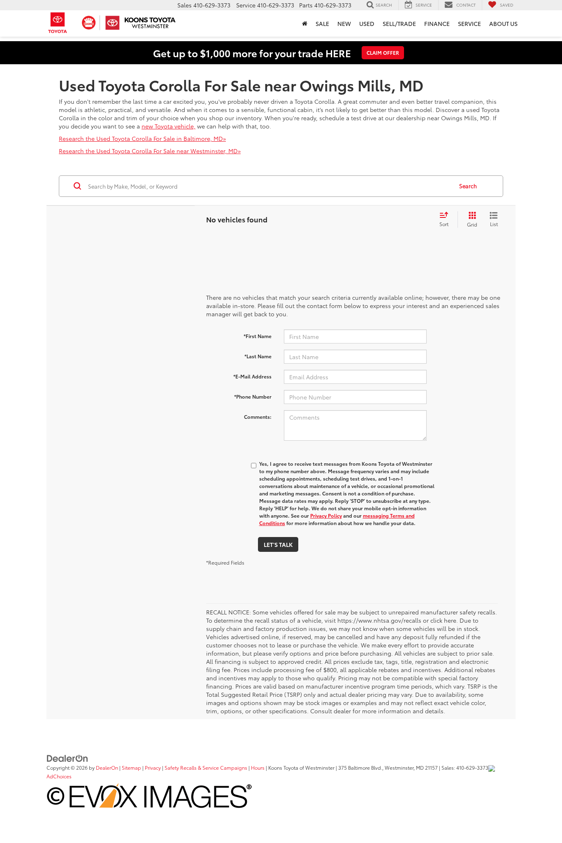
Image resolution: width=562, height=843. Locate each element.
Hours (258, 767)
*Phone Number (253, 396)
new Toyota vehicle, (168, 126)
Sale (322, 23)
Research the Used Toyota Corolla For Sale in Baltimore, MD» (142, 138)
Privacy (153, 767)
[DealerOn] (67, 758)
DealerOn (107, 767)
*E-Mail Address (252, 376)
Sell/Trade (399, 23)
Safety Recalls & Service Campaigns (206, 767)
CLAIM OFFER (383, 52)
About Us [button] (503, 23)
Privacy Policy (326, 515)
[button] (304, 23)
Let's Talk (278, 544)
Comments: (258, 416)
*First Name (258, 335)
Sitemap (131, 767)
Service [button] (469, 23)
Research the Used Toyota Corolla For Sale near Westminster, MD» (150, 151)
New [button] (344, 23)
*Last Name (258, 356)
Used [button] (366, 23)
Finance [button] (437, 23)
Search (468, 185)
